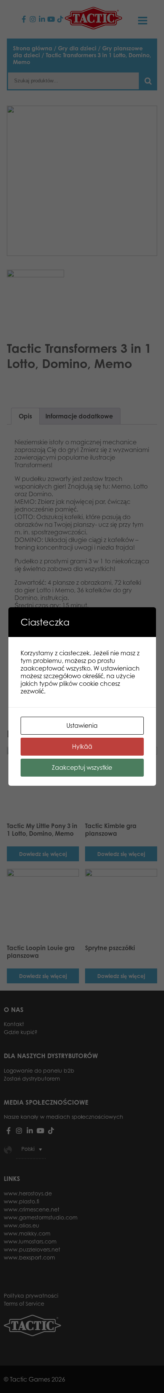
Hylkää (82, 746)
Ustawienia (82, 725)
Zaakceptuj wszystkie (82, 767)
